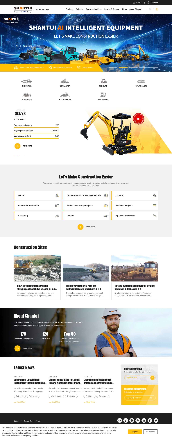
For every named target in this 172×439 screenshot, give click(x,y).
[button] (113, 67)
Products (69, 9)
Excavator (33, 396)
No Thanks (150, 432)
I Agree (135, 432)
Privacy (38, 421)
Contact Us (28, 421)
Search (16, 421)
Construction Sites (93, 9)
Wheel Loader (56, 396)
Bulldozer (19, 396)
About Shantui (135, 9)
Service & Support (111, 9)
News (124, 9)
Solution (79, 9)
